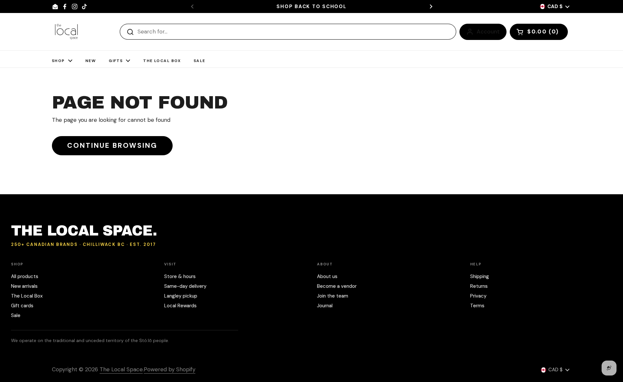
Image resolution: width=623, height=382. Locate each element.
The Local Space (121, 369)
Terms (477, 305)
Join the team (332, 296)
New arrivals (24, 286)
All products (24, 276)
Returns (479, 286)
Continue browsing (112, 145)
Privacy (478, 296)
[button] (539, 32)
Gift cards (22, 305)
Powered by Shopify (169, 369)
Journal (325, 305)
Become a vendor (337, 286)
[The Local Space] (66, 31)
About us (327, 276)
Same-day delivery (185, 286)
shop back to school (311, 6)
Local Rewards (180, 305)
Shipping (479, 276)
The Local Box (27, 296)
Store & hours (180, 276)
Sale (15, 315)
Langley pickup (180, 296)
